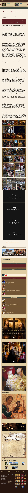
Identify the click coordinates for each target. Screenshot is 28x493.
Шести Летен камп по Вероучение (7, 254)
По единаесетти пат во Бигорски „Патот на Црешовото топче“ (22, 5)
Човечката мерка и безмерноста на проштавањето (11, 301)
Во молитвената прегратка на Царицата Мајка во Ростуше (12, 290)
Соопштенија (9, 483)
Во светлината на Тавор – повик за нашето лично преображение (13, 293)
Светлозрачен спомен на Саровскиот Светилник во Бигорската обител (6, 244)
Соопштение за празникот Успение (19, 254)
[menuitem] (25, 1)
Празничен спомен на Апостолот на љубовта (9, 4)
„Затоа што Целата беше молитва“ (9, 312)
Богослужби (9, 480)
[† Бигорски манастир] (3, 0)
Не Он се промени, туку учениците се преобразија (11, 304)
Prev (2, 328)
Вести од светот (10, 481)
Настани (9, 482)
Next (25, 328)
